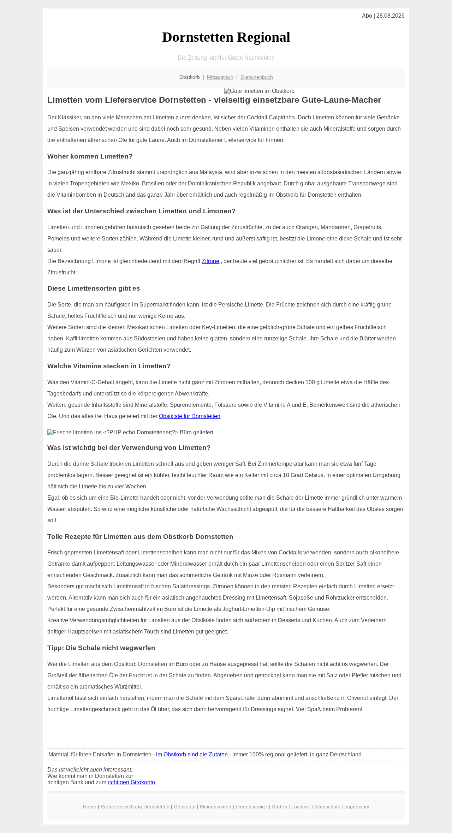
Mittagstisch (220, 77)
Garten (279, 806)
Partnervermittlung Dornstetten (135, 806)
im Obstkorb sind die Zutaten (192, 754)
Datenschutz (326, 806)
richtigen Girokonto (131, 782)
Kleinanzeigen (215, 806)
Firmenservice (251, 806)
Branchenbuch (256, 77)
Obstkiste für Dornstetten (189, 416)
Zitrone (210, 261)
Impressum (356, 806)
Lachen (299, 806)
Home (89, 806)
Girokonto (185, 806)
